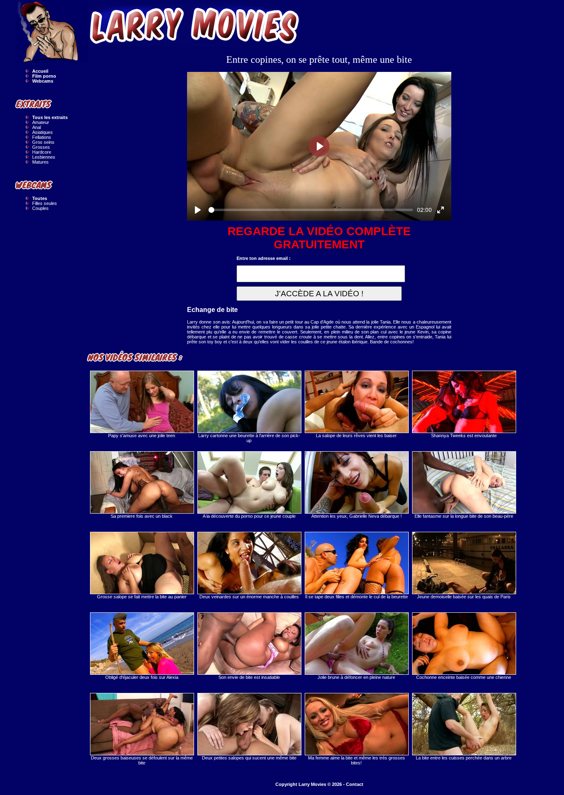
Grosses (41, 147)
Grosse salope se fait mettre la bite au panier (142, 596)
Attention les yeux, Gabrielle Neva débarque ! (356, 516)
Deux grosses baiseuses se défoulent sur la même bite (142, 760)
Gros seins (43, 142)
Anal (36, 127)
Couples (40, 208)
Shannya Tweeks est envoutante (464, 435)
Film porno (44, 76)
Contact (354, 784)
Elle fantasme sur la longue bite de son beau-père (464, 516)
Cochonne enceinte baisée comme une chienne (463, 677)
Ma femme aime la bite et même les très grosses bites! (356, 760)
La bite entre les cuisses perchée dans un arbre (464, 757)
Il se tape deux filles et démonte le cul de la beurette (356, 596)
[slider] (311, 210)
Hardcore (41, 152)
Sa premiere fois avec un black (142, 516)
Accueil (40, 71)
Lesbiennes (43, 157)
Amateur (40, 122)
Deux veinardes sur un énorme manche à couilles (249, 596)
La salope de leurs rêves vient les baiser (356, 435)
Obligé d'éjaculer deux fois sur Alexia (141, 677)
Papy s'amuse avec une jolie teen (141, 435)
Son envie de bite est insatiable (249, 677)
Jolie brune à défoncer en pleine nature (356, 677)
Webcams (42, 81)
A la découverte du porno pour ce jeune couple (249, 516)
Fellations (41, 137)
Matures (40, 161)
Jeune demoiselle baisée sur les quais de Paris (464, 596)
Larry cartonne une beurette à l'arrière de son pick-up (249, 438)
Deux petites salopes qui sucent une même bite (249, 757)
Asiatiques (42, 132)
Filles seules (44, 203)
